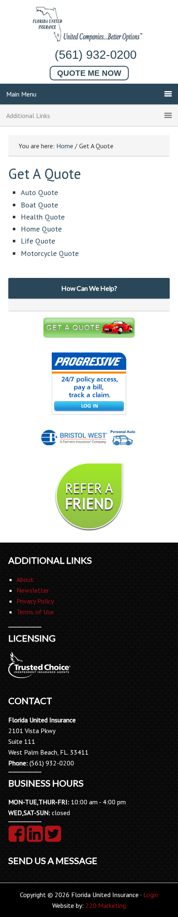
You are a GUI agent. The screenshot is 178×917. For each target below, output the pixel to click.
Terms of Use (35, 612)
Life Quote (38, 241)
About (25, 579)
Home (64, 146)
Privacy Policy (35, 601)
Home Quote (41, 229)
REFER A (89, 496)
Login (150, 894)
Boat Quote (39, 205)
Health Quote (43, 217)
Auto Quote (39, 192)
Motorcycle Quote (50, 253)
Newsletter (33, 590)
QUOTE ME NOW (89, 73)
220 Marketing (105, 905)
